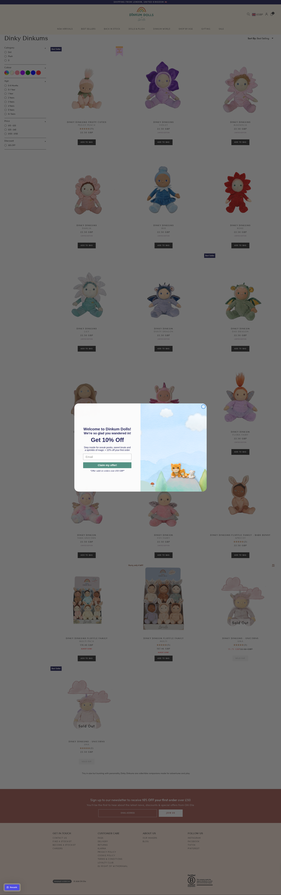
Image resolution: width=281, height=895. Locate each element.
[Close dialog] (203, 407)
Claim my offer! (107, 465)
